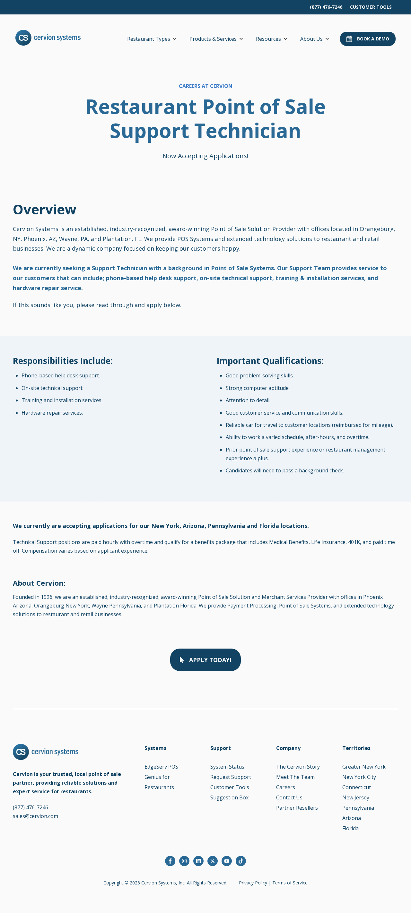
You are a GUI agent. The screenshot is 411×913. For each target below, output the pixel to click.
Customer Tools (229, 787)
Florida (350, 828)
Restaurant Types (148, 38)
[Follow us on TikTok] (241, 861)
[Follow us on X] (212, 861)
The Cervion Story (298, 766)
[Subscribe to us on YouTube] (227, 861)
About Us (311, 38)
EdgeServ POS (161, 766)
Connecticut (356, 787)
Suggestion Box (229, 797)
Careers (285, 787)
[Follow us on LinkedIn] (198, 861)
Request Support (230, 776)
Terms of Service (290, 883)
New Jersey (355, 797)
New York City (359, 776)
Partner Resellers (297, 807)
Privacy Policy (253, 883)
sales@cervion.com (35, 816)
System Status (227, 766)
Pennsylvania (358, 807)
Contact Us (289, 797)
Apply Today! (210, 660)
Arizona (351, 818)
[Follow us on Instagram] (184, 861)
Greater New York (364, 766)
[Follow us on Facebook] (170, 861)
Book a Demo (373, 39)
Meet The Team (295, 776)
